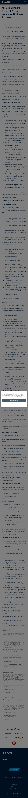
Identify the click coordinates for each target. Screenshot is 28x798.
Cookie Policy (19, 396)
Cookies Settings (14, 403)
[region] (14, 399)
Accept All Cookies (14, 400)
